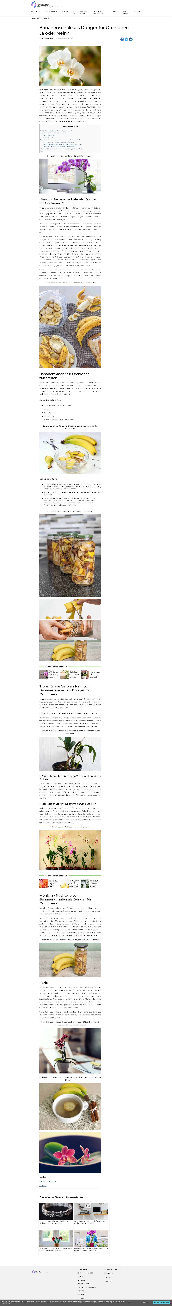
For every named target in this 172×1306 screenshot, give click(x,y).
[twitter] (126, 39)
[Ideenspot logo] (45, 1272)
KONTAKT (107, 1277)
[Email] (131, 39)
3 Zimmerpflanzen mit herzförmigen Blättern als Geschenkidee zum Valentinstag (95, 676)
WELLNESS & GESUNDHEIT (98, 12)
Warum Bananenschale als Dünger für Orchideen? (56, 131)
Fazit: (42, 151)
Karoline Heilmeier (47, 38)
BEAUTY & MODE (83, 12)
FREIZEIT (137, 11)
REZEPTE (116, 11)
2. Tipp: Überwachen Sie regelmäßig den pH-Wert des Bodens (62, 144)
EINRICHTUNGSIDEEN (52, 11)
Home (34, 18)
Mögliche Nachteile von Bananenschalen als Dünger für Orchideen (61, 149)
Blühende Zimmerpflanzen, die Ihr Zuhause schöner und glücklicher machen (74, 675)
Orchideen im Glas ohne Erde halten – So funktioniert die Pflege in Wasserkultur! (94, 884)
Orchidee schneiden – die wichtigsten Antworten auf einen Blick (53, 674)
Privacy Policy (125, 1302)
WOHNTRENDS (36, 11)
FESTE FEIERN (125, 12)
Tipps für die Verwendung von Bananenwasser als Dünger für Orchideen (62, 140)
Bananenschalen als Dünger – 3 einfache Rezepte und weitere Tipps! (74, 883)
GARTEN (65, 11)
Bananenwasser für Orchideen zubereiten (53, 133)
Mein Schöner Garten (48, 1181)
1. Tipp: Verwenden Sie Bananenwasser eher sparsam (59, 142)
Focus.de (42, 1186)
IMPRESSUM (108, 1273)
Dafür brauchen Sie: (49, 135)
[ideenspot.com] (47, 4)
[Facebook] (122, 39)
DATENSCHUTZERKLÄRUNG (113, 1269)
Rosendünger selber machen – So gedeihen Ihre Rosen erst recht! (53, 883)
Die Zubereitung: (48, 137)
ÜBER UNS (107, 1281)
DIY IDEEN (73, 12)
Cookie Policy (6, 1303)
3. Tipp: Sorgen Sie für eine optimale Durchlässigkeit (59, 146)
